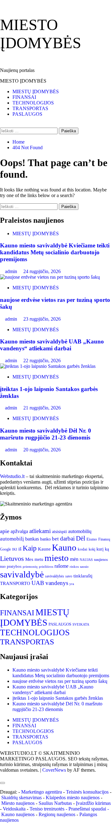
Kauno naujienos (18, 814)
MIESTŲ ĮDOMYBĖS (35, 91)
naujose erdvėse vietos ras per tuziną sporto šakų (59, 681)
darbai (67, 538)
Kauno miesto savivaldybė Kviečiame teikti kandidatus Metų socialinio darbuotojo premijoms (55, 252)
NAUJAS (86, 559)
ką (107, 549)
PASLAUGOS (27, 114)
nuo (3, 567)
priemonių (30, 566)
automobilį (12, 539)
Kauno (64, 547)
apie (4, 531)
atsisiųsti (59, 531)
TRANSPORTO (15, 583)
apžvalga (19, 531)
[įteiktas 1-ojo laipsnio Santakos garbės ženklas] (48, 366)
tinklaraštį (82, 575)
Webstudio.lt (12, 476)
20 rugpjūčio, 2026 (42, 449)
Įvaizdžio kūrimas (93, 803)
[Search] (2, 124)
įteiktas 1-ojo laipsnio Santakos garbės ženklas (57, 698)
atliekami (40, 531)
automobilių (79, 531)
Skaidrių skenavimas (21, 797)
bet (55, 539)
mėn (74, 559)
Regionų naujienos (57, 814)
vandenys (56, 583)
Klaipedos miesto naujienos (73, 797)
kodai (82, 549)
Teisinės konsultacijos (87, 792)
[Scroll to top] (2, 775)
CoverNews (54, 770)
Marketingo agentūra (41, 792)
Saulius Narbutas (55, 803)
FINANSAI (24, 97)
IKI (14, 549)
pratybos (14, 566)
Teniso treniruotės (47, 808)
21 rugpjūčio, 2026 (42, 407)
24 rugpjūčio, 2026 (42, 271)
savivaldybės (54, 576)
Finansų (104, 539)
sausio (84, 566)
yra (71, 584)
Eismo (91, 539)
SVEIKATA (80, 624)
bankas (32, 538)
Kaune (44, 548)
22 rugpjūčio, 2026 (42, 360)
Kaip (30, 548)
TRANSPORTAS (30, 108)
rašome (61, 566)
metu (39, 559)
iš (19, 548)
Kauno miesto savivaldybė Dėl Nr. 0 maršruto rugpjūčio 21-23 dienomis (45, 434)
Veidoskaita (14, 808)
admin (11, 271)
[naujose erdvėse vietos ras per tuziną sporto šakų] (50, 277)
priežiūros (46, 566)
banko (45, 538)
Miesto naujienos (18, 803)
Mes (29, 559)
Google (5, 549)
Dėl (80, 538)
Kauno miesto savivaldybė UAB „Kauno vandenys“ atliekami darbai (52, 345)
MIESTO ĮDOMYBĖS (23, 81)
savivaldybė (22, 574)
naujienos (101, 559)
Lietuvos (12, 558)
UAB (37, 583)
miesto (56, 558)
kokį (92, 549)
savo (68, 576)
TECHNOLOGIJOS (33, 102)
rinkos (74, 566)
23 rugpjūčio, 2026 (42, 319)
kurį (100, 549)
